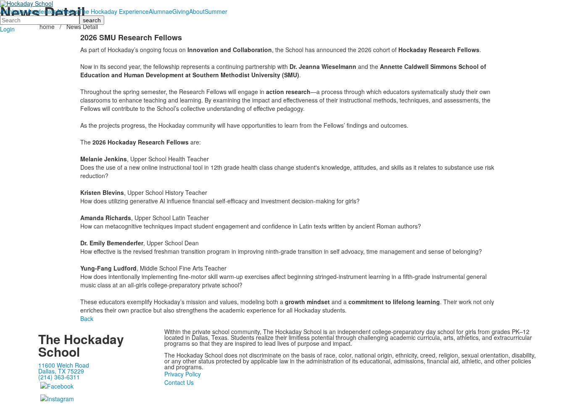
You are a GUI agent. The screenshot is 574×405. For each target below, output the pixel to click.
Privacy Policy (182, 374)
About (197, 11)
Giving (180, 11)
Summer (216, 11)
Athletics (67, 11)
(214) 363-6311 (59, 377)
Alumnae (160, 11)
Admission (13, 11)
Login (7, 29)
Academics (41, 11)
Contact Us (179, 382)
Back (86, 318)
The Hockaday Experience (114, 11)
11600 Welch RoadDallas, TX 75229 (63, 368)
